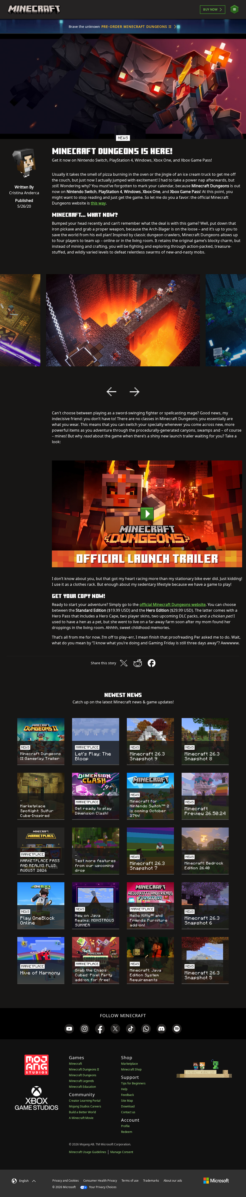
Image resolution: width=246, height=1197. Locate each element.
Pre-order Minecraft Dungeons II (136, 26)
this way (98, 203)
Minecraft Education (82, 1087)
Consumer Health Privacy (100, 1180)
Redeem (126, 1132)
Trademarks (151, 1180)
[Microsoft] (216, 1180)
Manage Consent (121, 1152)
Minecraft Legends (81, 1081)
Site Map (127, 1101)
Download (128, 1106)
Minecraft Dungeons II (84, 1069)
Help (124, 1089)
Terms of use (130, 1180)
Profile (125, 1126)
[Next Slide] (134, 392)
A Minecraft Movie (81, 1118)
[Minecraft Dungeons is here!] (147, 514)
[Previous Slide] (111, 392)
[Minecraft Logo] (34, 9)
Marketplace (129, 1064)
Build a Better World (82, 1112)
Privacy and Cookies (65, 1180)
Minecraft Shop (131, 1069)
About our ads (173, 1180)
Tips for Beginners (133, 1083)
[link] (69, 1029)
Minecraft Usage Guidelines (87, 1152)
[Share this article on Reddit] (137, 663)
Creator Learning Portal (84, 1101)
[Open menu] (234, 9)
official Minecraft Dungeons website (173, 604)
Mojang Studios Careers (85, 1106)
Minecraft (75, 1064)
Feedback (127, 1095)
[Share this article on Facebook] (151, 663)
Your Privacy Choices (102, 1187)
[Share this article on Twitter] (124, 663)
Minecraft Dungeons (82, 1075)
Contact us (128, 1112)
